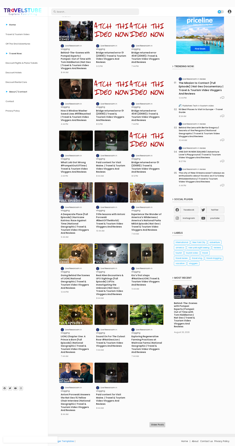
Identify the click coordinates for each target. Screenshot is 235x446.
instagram (189, 218)
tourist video (192, 252)
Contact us (206, 441)
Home (184, 441)
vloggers (193, 263)
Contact (10, 101)
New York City (198, 242)
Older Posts (157, 424)
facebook (189, 209)
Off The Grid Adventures (18, 43)
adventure (215, 242)
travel (205, 252)
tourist (179, 252)
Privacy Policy (13, 110)
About (195, 441)
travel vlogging (214, 258)
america (180, 247)
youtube (214, 218)
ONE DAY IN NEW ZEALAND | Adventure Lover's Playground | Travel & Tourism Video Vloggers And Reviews (200, 154)
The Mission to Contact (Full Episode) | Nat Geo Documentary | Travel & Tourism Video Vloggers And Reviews (201, 88)
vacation (180, 263)
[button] (229, 11)
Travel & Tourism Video (18, 34)
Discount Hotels (14, 72)
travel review (182, 258)
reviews (217, 247)
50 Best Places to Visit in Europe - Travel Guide (201, 111)
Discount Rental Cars (16, 82)
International (182, 242)
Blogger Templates (63, 441)
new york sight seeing (198, 247)
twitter (215, 209)
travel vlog (197, 258)
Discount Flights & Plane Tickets (22, 62)
